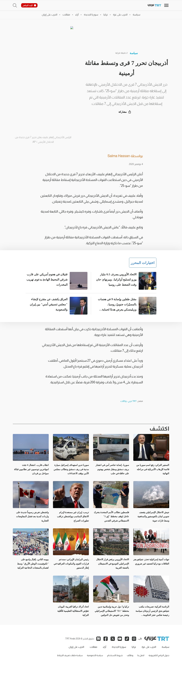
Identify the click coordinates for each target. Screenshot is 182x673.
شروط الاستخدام (115, 655)
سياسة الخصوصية (95, 655)
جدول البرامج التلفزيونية (159, 655)
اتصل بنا (140, 655)
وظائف (130, 655)
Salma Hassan (119, 156)
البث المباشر (28, 5)
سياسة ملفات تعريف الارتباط (70, 655)
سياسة (134, 53)
